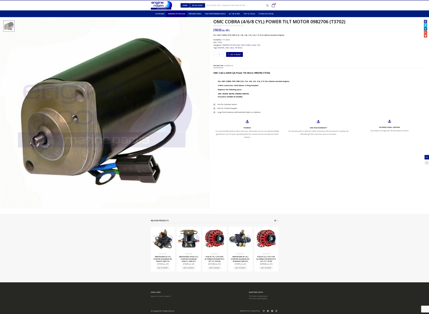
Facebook (425, 21)
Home (185, 5)
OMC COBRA (246, 45)
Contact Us (167, 296)
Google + (425, 32)
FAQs (160, 296)
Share (425, 18)
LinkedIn (425, 28)
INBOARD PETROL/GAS (231, 45)
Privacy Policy (255, 311)
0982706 (221, 48)
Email (425, 35)
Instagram (276, 311)
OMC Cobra (229, 48)
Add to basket (235, 54)
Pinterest (272, 311)
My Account (197, 5)
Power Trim (256, 45)
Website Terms (244, 311)
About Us (154, 296)
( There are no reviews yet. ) (234, 26)
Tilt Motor (238, 48)
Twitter (425, 25)
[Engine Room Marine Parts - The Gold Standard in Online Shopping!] (161, 5)
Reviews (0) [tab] (228, 66)
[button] (275, 220)
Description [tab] (218, 66)
